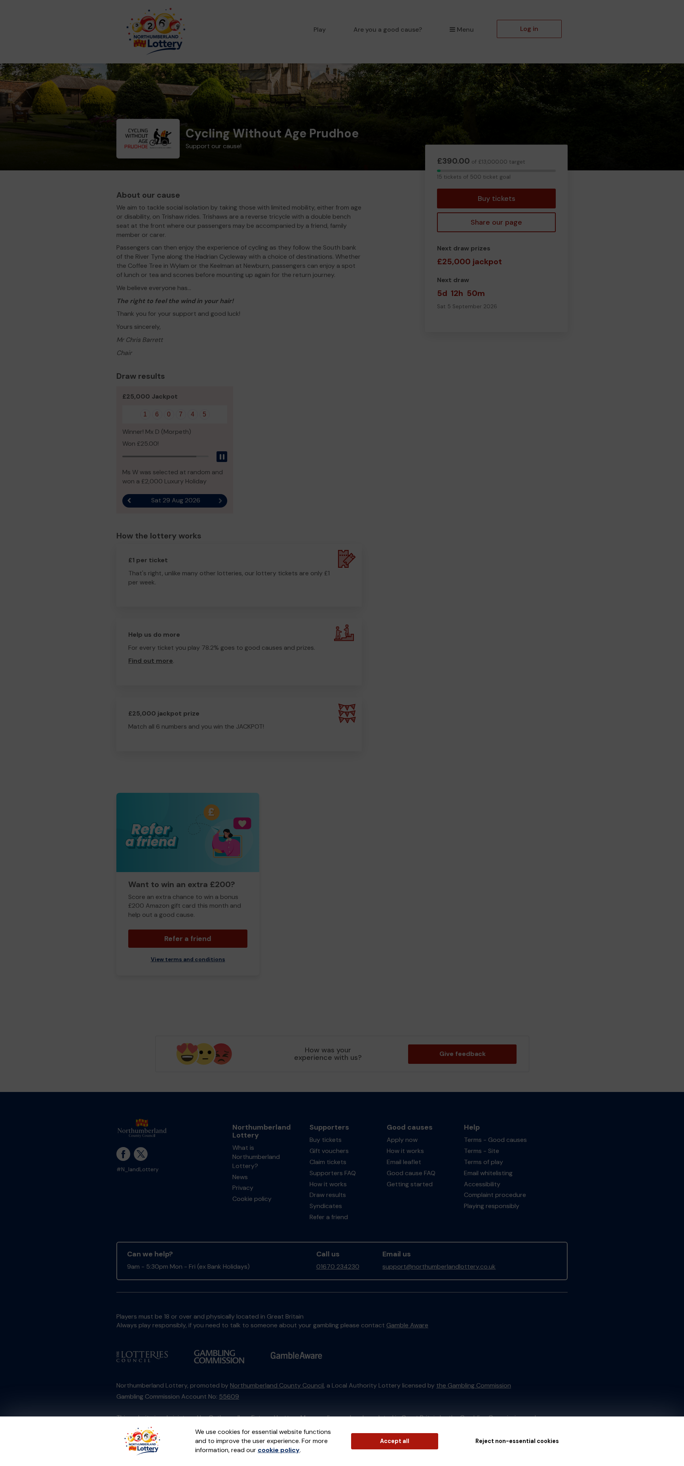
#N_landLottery (137, 1169)
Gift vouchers (329, 1151)
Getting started (410, 1184)
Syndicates (326, 1206)
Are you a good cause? (387, 29)
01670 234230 (337, 1266)
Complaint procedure (495, 1195)
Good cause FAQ (411, 1173)
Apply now (402, 1140)
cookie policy (279, 1450)
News (240, 1177)
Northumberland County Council (277, 1385)
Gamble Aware (407, 1325)
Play (320, 29)
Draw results (328, 1195)
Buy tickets (496, 198)
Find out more (150, 661)
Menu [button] (465, 29)
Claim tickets (328, 1162)
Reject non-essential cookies (517, 1441)
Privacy (242, 1187)
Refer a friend (329, 1217)
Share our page (496, 222)
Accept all (394, 1441)
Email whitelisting (488, 1173)
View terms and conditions (188, 959)
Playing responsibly (491, 1206)
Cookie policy (252, 1199)
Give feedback (462, 1054)
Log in (529, 29)
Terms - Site (481, 1151)
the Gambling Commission (473, 1385)
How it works (328, 1184)
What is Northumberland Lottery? (256, 1156)
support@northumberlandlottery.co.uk (439, 1266)
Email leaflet (404, 1162)
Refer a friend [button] (187, 938)
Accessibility (482, 1184)
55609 (229, 1396)
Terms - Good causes (495, 1140)
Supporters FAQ (333, 1173)
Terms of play (483, 1162)
